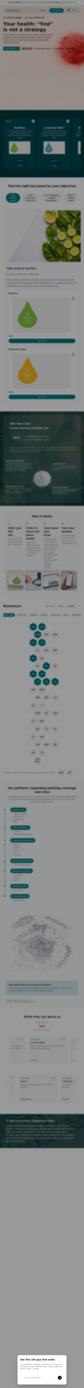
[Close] (62, 1360)
